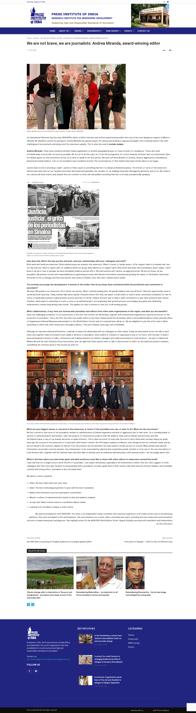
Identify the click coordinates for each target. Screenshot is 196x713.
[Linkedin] (69, 57)
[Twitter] (51, 57)
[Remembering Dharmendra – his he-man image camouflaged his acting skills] (149, 572)
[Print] (82, 57)
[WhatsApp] (63, 57)
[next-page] (32, 604)
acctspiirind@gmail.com (37, 659)
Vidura (36, 38)
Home (29, 38)
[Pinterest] (57, 57)
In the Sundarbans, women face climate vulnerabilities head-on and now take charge (108, 638)
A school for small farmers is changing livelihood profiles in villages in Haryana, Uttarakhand (108, 659)
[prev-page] (28, 604)
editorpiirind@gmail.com (59, 659)
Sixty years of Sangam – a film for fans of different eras (148, 542)
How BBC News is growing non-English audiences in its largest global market (59, 542)
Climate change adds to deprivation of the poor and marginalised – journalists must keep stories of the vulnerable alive (49, 595)
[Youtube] (167, 1)
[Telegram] (88, 57)
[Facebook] (163, 1)
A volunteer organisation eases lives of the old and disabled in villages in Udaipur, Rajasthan (108, 680)
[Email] (76, 57)
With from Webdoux (161, 710)
